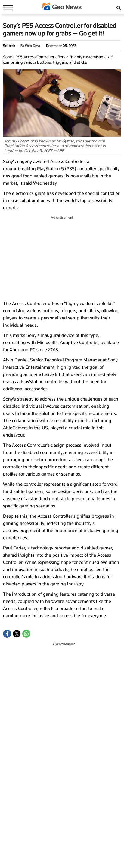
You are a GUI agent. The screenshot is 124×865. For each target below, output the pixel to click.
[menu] (6, 7)
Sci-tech (9, 46)
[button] (7, 634)
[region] (62, 258)
